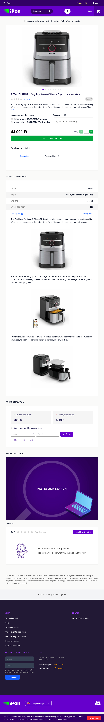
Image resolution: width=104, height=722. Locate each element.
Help (41, 652)
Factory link (15, 213)
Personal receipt (12, 641)
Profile (75, 613)
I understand (94, 718)
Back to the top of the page (50, 594)
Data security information (15, 636)
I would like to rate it (83, 532)
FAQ (7, 622)
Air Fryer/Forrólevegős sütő (70, 21)
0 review (27, 99)
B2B (86, 3)
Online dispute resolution (15, 632)
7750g (90, 200)
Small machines (53, 21)
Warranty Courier (12, 618)
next (12, 109)
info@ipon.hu (58, 668)
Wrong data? (88, 213)
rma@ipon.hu (59, 665)
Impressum (62, 719)
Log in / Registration (80, 618)
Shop (90, 11)
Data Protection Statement (23, 672)
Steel (90, 188)
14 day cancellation (13, 627)
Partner (79, 3)
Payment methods (13, 645)
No (91, 206)
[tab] (43, 89)
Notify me (67, 434)
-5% (15, 440)
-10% (23, 440)
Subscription (12, 677)
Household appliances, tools (36, 21)
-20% (31, 440)
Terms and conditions (48, 719)
